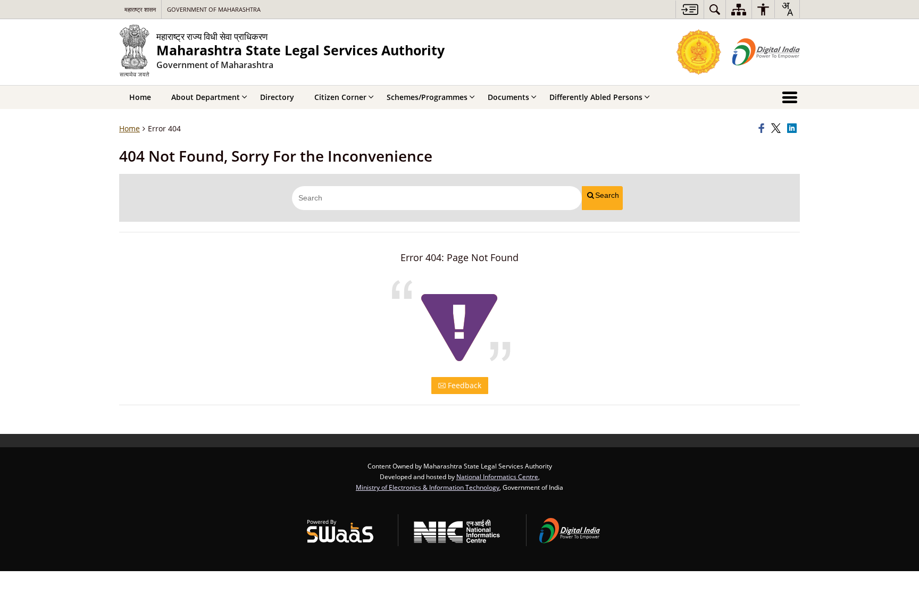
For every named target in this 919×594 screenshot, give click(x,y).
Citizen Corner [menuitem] (340, 97)
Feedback (463, 385)
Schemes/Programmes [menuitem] (427, 97)
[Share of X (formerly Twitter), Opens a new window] (777, 128)
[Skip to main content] (689, 9)
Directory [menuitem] (277, 97)
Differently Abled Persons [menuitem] (595, 97)
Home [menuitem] (140, 97)
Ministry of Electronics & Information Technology (427, 487)
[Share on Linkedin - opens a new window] (793, 128)
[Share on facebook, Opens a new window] (763, 128)
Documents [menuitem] (508, 97)
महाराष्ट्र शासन (140, 9)
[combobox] (787, 9)
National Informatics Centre (497, 476)
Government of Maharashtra (214, 9)
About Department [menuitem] (205, 97)
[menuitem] (714, 9)
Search (607, 195)
